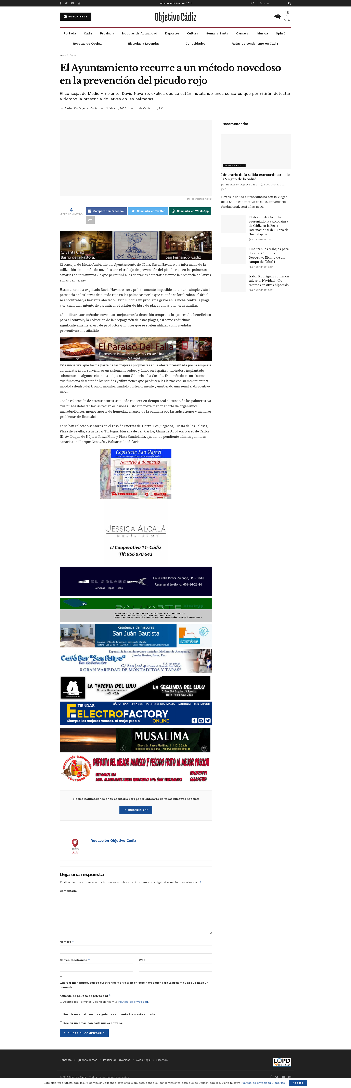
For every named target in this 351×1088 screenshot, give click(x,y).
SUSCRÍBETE (77, 16)
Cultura (192, 33)
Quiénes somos (87, 1059)
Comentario (68, 890)
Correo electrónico (75, 960)
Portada (70, 33)
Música (262, 33)
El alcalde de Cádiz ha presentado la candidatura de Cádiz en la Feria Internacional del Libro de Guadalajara (268, 225)
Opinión (281, 33)
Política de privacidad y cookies (263, 1082)
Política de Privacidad (116, 1059)
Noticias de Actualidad (139, 33)
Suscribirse (138, 810)
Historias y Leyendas (143, 43)
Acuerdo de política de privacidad (85, 996)
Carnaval (242, 33)
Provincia (107, 33)
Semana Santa (217, 33)
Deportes (172, 33)
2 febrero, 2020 (116, 108)
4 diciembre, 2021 (274, 184)
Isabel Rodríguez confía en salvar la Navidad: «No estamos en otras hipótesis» (269, 281)
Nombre (67, 942)
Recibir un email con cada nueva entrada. (93, 1023)
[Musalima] (135, 740)
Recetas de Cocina (87, 43)
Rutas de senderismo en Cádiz (255, 43)
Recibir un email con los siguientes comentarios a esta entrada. (109, 1014)
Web (142, 960)
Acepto (298, 1082)
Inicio (63, 55)
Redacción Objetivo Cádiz (81, 108)
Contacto (66, 1059)
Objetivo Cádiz (175, 17)
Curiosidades (195, 43)
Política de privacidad (133, 1001)
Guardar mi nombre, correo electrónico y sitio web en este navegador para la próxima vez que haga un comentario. (134, 985)
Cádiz (88, 33)
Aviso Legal (143, 1059)
